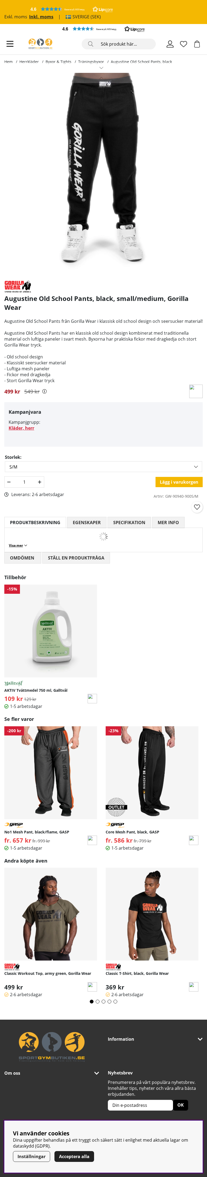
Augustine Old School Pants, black (141, 61)
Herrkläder (29, 61)
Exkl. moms (15, 17)
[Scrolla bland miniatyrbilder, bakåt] (101, 78)
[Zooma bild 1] (101, 174)
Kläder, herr (21, 428)
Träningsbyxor (91, 61)
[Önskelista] (183, 44)
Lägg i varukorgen (179, 482)
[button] (71, 9)
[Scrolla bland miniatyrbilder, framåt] (101, 68)
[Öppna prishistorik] (44, 391)
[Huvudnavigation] (10, 44)
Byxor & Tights (58, 61)
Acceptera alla (74, 1156)
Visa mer (16, 545)
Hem (8, 61)
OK (180, 1105)
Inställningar (32, 1156)
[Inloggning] (170, 44)
